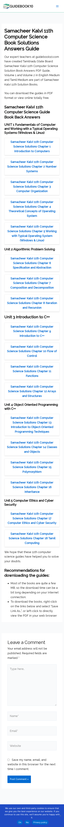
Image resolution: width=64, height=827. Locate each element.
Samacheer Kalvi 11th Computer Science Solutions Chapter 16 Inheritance (32, 487)
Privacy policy (40, 822)
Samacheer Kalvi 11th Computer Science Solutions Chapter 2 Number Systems (32, 166)
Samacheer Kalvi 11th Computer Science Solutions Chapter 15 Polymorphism (32, 467)
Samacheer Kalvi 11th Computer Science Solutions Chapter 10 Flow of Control (32, 351)
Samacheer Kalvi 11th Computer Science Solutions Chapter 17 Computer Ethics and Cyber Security (32, 518)
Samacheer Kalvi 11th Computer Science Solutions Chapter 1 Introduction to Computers (32, 146)
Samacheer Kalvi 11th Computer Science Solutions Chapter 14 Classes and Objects (32, 447)
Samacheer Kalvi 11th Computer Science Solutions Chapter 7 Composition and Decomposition (32, 283)
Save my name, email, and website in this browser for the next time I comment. (31, 764)
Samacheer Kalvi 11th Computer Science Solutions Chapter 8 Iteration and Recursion (32, 303)
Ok (19, 822)
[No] (60, 815)
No (27, 822)
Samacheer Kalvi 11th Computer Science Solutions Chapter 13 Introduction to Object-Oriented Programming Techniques (32, 424)
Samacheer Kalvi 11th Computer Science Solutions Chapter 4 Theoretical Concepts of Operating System (32, 208)
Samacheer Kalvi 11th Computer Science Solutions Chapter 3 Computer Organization (32, 186)
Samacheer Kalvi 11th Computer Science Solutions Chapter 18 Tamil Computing (32, 538)
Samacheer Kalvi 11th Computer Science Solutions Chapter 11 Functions (32, 371)
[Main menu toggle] (57, 6)
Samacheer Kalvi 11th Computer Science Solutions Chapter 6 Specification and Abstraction (32, 263)
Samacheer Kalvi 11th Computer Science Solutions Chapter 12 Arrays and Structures (32, 391)
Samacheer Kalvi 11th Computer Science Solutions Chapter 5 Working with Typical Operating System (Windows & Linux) (32, 233)
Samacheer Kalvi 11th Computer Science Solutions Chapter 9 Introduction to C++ (32, 331)
